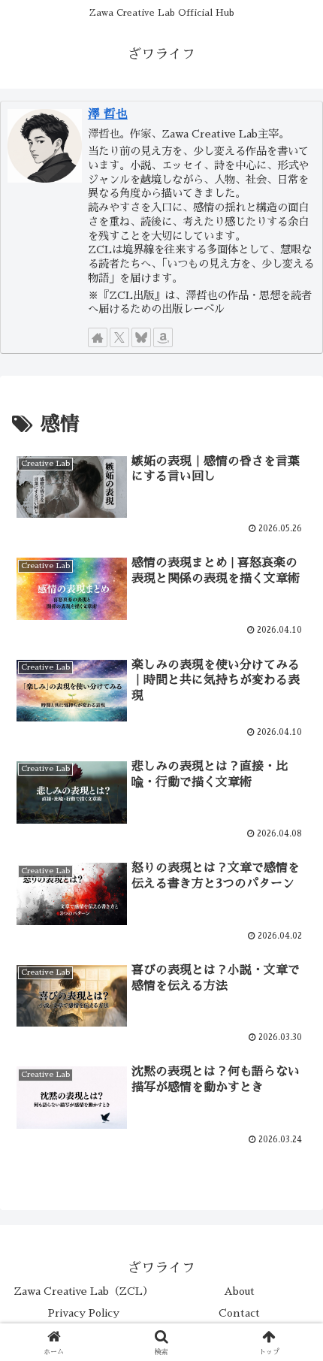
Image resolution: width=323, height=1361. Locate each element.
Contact (239, 1313)
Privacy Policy (83, 1313)
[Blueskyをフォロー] (141, 337)
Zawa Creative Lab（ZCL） (83, 1291)
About (239, 1291)
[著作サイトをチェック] (97, 337)
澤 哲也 (108, 114)
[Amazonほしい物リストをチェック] (163, 337)
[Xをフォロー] (119, 337)
